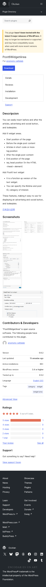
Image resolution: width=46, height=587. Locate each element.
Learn (5, 500)
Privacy (6, 492)
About (5, 478)
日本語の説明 (9, 209)
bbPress (8, 531)
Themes (28, 483)
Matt (6, 527)
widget (39, 387)
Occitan (12, 548)
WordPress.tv (10, 514)
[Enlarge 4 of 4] (40, 294)
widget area (37, 392)
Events (27, 505)
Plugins (27, 487)
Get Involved (30, 500)
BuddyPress (9, 536)
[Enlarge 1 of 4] (18, 224)
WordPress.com (11, 522)
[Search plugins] (29, 20)
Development (11, 98)
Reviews (9, 84)
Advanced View (10, 399)
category (31, 387)
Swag (28, 514)
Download (8, 68)
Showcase (29, 478)
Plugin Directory (9, 12)
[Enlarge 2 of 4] (40, 224)
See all (40, 443)
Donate (29, 509)
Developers (8, 509)
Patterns (28, 492)
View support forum (12, 462)
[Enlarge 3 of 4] (18, 256)
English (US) (38, 380)
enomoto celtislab (14, 61)
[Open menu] (42, 4)
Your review (8, 443)
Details (8, 78)
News (5, 483)
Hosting (6, 487)
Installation (10, 91)
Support (9, 104)
